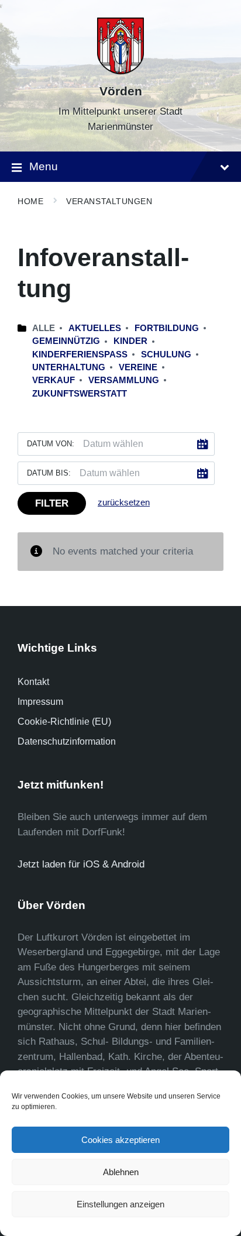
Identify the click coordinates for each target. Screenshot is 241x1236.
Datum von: (50, 443)
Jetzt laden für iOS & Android (81, 864)
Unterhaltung (68, 367)
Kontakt (33, 682)
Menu (43, 166)
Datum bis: (49, 473)
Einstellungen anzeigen (120, 1204)
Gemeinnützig (66, 341)
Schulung (166, 354)
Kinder (130, 341)
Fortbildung (167, 328)
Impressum (40, 702)
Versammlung (123, 380)
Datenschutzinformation (67, 741)
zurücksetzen (124, 502)
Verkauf (53, 380)
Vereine (138, 367)
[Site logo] (120, 71)
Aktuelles (94, 328)
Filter (51, 503)
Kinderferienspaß (80, 354)
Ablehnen (121, 1172)
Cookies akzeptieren (120, 1140)
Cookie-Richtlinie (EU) (64, 722)
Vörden (120, 91)
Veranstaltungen (109, 201)
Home (30, 201)
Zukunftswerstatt (79, 393)
